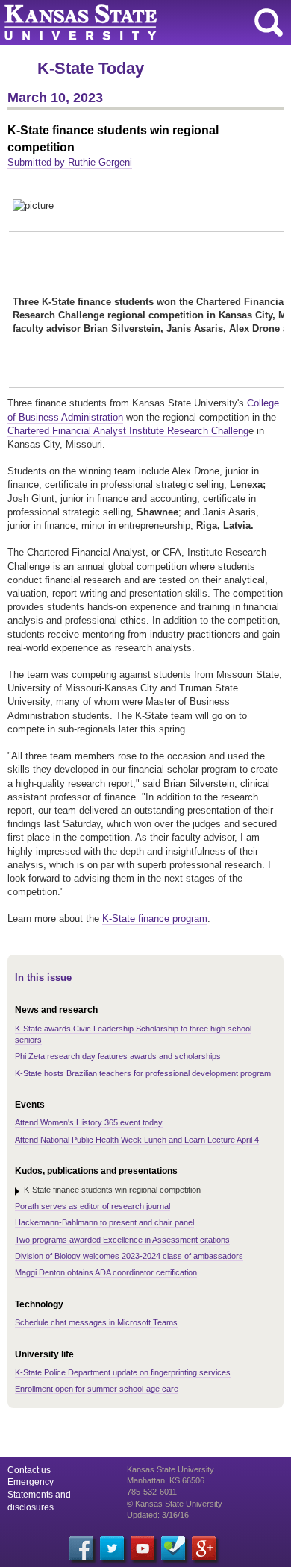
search (269, 22)
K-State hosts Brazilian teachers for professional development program (143, 1073)
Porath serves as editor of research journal (92, 1206)
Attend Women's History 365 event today (89, 1122)
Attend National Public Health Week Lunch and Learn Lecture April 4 (137, 1139)
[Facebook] (81, 1548)
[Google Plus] (204, 1548)
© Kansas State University (174, 1503)
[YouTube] (142, 1548)
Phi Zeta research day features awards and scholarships (118, 1056)
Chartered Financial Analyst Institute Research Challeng (127, 430)
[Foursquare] (173, 1548)
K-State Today (90, 68)
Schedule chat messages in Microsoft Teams (96, 1322)
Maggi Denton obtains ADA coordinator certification (106, 1272)
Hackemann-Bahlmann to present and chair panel (104, 1222)
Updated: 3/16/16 (158, 1514)
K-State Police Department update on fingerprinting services (123, 1372)
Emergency (30, 1482)
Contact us (29, 1470)
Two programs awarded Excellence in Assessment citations (122, 1239)
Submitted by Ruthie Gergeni (69, 162)
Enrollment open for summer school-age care (96, 1388)
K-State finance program (154, 918)
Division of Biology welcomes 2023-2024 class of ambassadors (129, 1256)
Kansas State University (136, 22)
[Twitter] (112, 1548)
